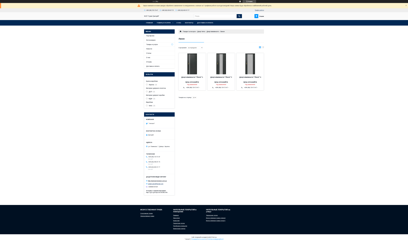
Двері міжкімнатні (213, 31)
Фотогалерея (150, 40)
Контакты (189, 23)
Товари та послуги (189, 31)
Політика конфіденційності (215, 239)
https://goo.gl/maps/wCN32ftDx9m (157, 192)
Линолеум (176, 218)
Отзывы (149, 62)
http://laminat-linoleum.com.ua (157, 181)
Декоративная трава (147, 216)
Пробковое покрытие (180, 226)
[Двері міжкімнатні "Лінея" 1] (192, 63)
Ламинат (176, 215)
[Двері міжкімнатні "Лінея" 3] (221, 63)
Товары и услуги (164, 23)
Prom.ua (214, 237)
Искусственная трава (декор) (216, 218)
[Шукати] (239, 16)
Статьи (148, 53)
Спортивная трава (146, 213)
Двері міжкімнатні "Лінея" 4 (250, 77)
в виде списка (263, 47)
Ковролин (176, 220)
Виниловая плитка (179, 228)
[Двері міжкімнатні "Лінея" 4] (250, 63)
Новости (149, 49)
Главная (149, 23)
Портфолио (150, 36)
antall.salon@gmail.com (155, 184)
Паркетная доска (179, 223)
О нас (178, 23)
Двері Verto (201, 31)
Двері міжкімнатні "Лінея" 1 (192, 77)
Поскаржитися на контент (198, 239)
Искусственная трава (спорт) (215, 220)
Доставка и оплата (205, 23)
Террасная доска (212, 215)
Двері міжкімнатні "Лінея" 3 (221, 77)
